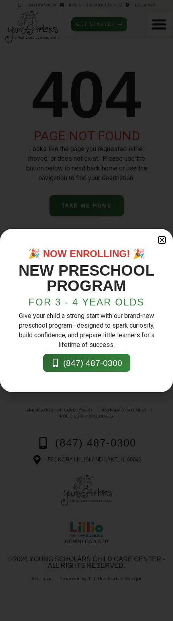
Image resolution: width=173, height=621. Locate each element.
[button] (162, 240)
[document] (86, 310)
